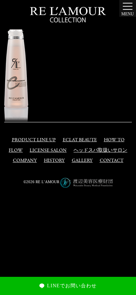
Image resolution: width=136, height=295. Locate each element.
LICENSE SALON (48, 150)
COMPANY (25, 160)
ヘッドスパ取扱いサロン (100, 150)
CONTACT (111, 160)
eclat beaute (80, 140)
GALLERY (82, 160)
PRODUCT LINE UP (34, 140)
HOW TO (114, 140)
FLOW (16, 150)
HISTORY (54, 160)
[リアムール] (68, 14)
